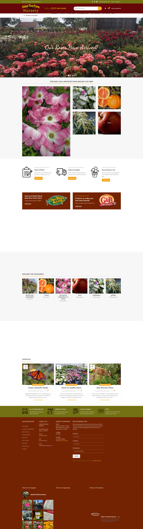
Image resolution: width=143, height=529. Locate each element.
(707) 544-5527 (43, 440)
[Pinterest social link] (97, 1)
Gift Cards (24, 437)
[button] (68, 75)
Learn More (38, 178)
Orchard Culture (26, 434)
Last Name (75, 441)
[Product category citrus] (109, 97)
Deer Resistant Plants (104, 388)
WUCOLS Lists (26, 432)
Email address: (76, 448)
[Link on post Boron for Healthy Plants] (71, 374)
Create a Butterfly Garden (38, 388)
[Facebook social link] (92, 1)
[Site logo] (31, 8)
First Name (75, 433)
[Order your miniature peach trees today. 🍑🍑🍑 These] (48, 505)
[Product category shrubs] (84, 123)
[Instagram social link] (94, 1)
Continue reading (38, 400)
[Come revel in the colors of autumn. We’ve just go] (27, 505)
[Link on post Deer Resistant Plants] (105, 374)
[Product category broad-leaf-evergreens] (29, 289)
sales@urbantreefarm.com (45, 445)
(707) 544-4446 (58, 8)
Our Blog (24, 449)
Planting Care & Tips (38, 384)
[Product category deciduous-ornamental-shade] (46, 121)
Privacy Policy (25, 446)
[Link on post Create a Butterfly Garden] (38, 374)
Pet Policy (24, 443)
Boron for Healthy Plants (71, 388)
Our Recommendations (28, 429)
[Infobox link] (33, 411)
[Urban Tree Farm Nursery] (95, 514)
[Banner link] (46, 200)
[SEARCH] (100, 8)
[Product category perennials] (84, 97)
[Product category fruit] (109, 123)
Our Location (25, 440)
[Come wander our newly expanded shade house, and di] (38, 505)
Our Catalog (25, 426)
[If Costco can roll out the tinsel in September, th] (27, 515)
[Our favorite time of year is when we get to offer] (48, 515)
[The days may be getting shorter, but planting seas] (38, 515)
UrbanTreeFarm (39, 391)
